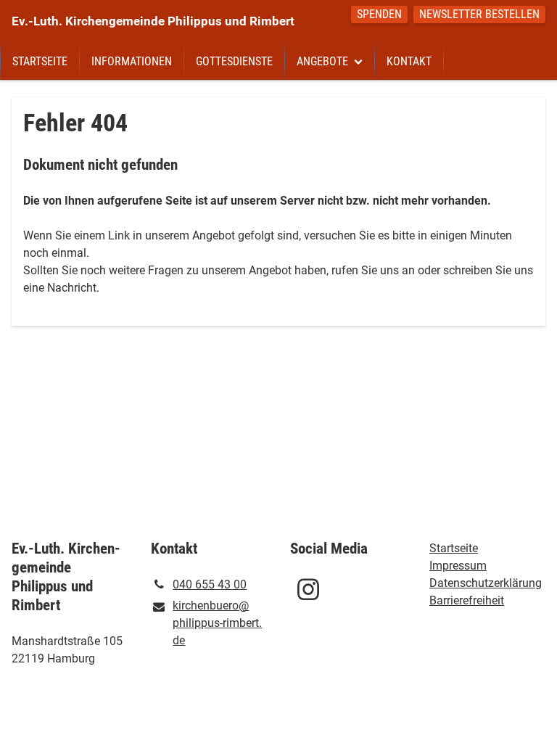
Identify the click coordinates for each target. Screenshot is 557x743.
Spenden (379, 14)
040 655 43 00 (210, 584)
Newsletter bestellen (479, 14)
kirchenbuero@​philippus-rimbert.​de (217, 623)
